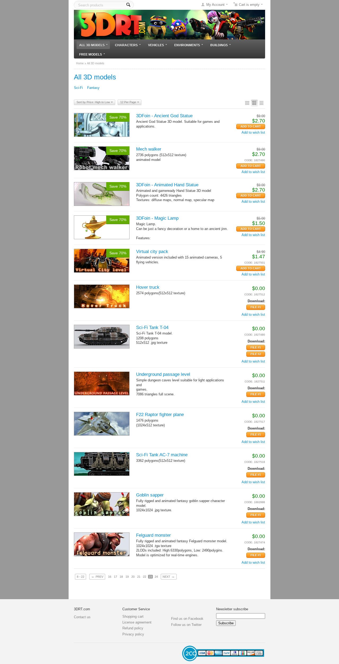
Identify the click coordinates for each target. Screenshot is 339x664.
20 (133, 576)
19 (127, 576)
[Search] (128, 4)
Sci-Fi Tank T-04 (152, 327)
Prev (97, 576)
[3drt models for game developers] (169, 24)
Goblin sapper (150, 495)
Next (169, 576)
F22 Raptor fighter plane (160, 414)
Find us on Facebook (187, 619)
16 (109, 576)
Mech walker (148, 149)
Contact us (82, 617)
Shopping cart (133, 616)
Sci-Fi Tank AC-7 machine (162, 454)
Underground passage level (163, 374)
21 (138, 576)
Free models (90, 54)
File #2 (256, 354)
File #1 (256, 307)
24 (156, 576)
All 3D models (92, 45)
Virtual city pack (152, 251)
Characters (126, 45)
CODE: (248, 160)
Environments (187, 45)
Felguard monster (153, 535)
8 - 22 (80, 576)
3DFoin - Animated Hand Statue (167, 184)
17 (115, 576)
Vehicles (156, 45)
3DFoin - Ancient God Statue (164, 115)
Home (80, 63)
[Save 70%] (102, 125)
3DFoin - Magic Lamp (157, 218)
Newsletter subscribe (232, 609)
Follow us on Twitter (186, 625)
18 (121, 576)
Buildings (219, 45)
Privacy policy (133, 634)
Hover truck (147, 287)
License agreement (136, 622)
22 (144, 576)
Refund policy (132, 628)
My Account (215, 5)
